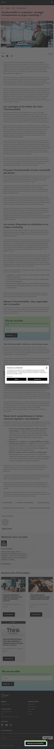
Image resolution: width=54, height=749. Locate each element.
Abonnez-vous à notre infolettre (39, 743)
